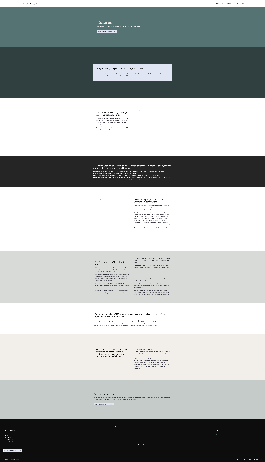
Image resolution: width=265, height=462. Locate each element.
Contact (242, 3)
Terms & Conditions (258, 459)
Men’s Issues (228, 434)
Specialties (228, 3)
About (222, 3)
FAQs (236, 3)
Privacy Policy (250, 459)
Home (217, 3)
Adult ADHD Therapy (212, 434)
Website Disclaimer (241, 459)
